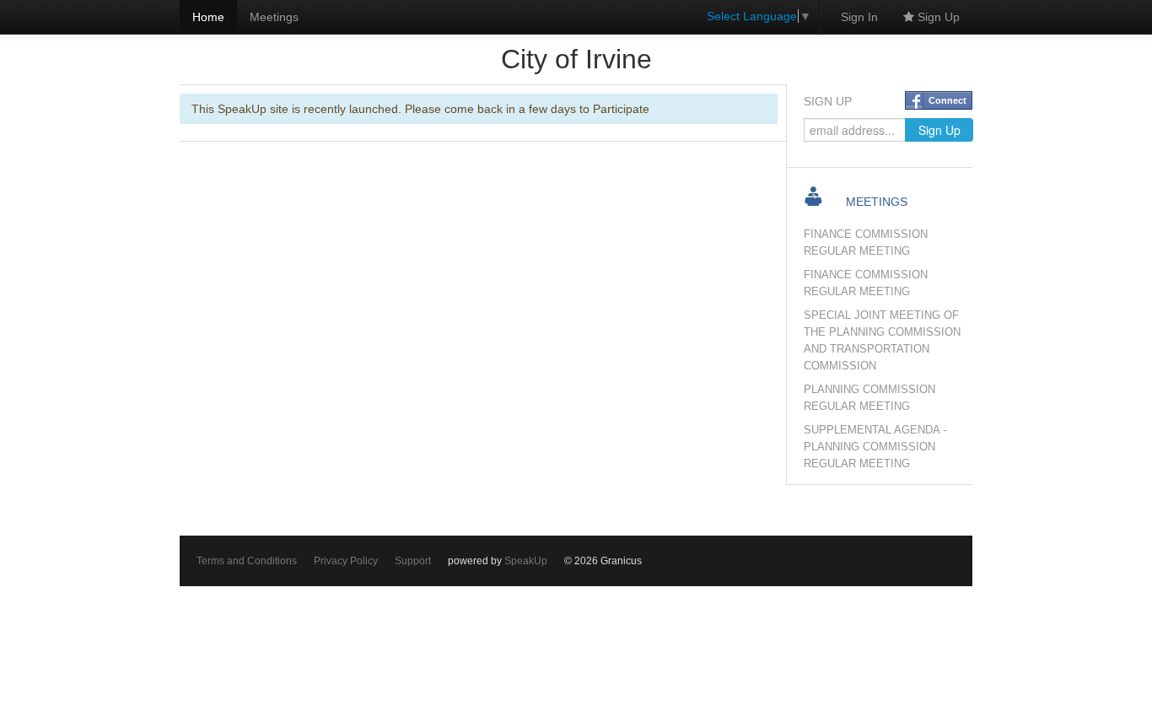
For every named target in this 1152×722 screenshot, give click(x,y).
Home (208, 17)
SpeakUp (525, 561)
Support (413, 561)
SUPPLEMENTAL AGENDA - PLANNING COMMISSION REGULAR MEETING (875, 447)
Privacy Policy (346, 561)
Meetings (274, 17)
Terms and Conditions (246, 561)
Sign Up (937, 17)
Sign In (859, 17)
